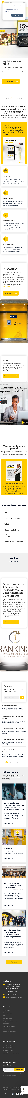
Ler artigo (7, 823)
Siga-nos (7, 1093)
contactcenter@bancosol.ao (11, 1053)
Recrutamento (7, 1018)
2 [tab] (8, 98)
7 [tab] (19, 98)
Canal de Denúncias (9, 1026)
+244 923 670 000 (8, 1047)
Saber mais (7, 293)
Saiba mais (11, 74)
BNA (4, 1015)
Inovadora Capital (8, 1013)
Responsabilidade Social (10, 1021)
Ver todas (14, 962)
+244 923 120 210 (8, 1050)
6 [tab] (17, 98)
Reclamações (7, 1029)
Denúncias (6, 1023)
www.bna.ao (7, 286)
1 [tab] (6, 98)
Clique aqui (7, 622)
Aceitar (17, 15)
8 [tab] (21, 98)
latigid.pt (20, 1089)
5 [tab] (15, 98)
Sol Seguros (6, 1010)
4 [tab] (12, 98)
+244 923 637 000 (8, 1045)
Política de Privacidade (9, 1031)
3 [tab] (10, 98)
